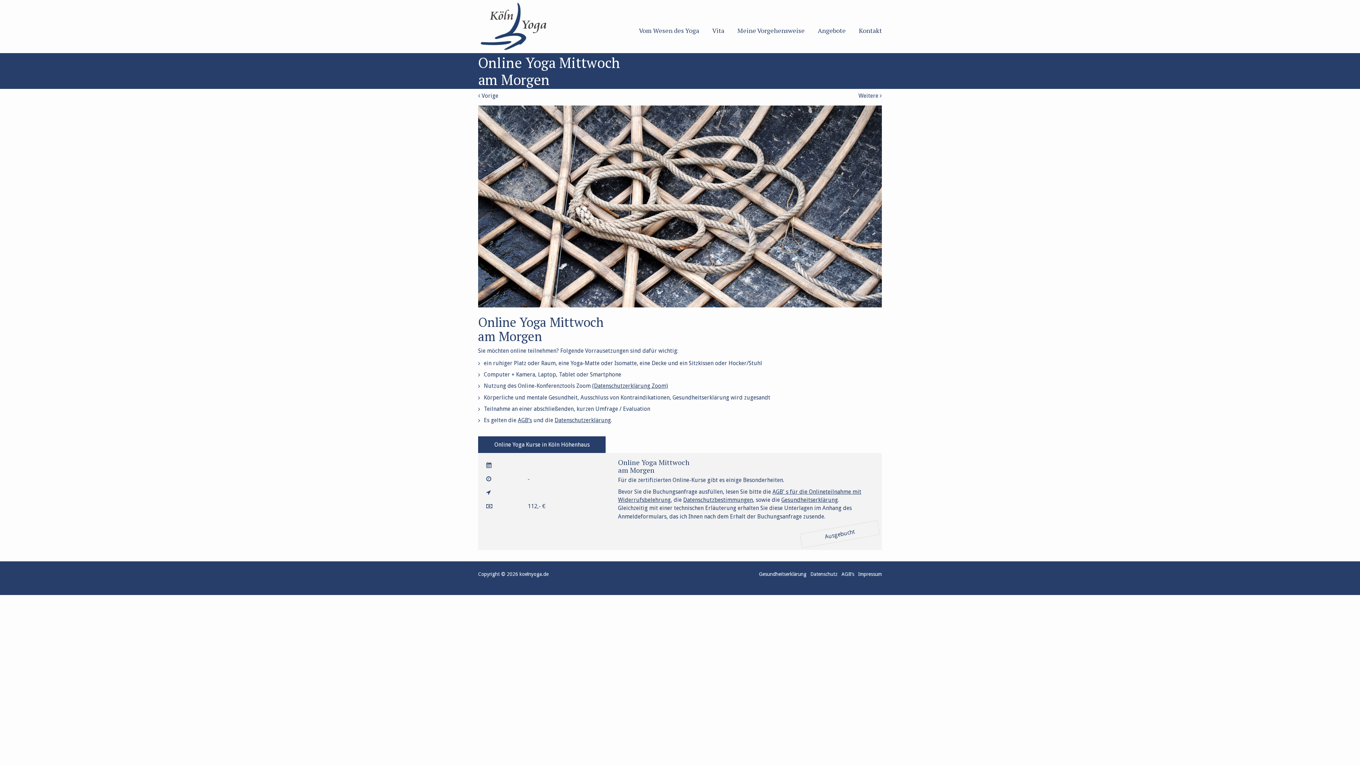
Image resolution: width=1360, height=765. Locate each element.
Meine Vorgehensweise (771, 30)
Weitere (869, 95)
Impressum (870, 574)
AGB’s (525, 420)
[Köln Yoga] (524, 26)
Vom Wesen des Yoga (669, 30)
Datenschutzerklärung (583, 420)
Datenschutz (824, 574)
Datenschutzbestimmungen (718, 500)
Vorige (489, 95)
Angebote (832, 30)
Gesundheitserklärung (809, 500)
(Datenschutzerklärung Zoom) (630, 385)
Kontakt (870, 30)
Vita (718, 30)
